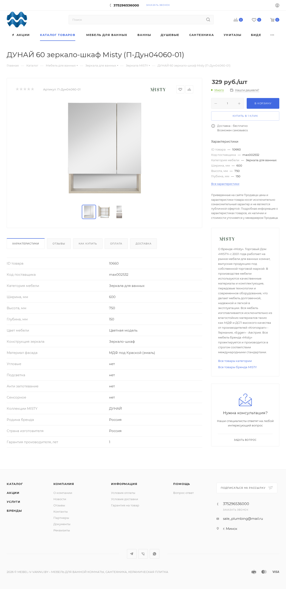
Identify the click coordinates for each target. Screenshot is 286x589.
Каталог (15, 484)
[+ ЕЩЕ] (272, 35)
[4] (28, 89)
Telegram (132, 554)
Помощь (181, 484)
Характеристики (25, 243)
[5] (32, 89)
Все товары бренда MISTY (237, 367)
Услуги (13, 501)
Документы (61, 524)
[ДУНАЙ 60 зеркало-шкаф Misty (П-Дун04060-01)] (104, 149)
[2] (21, 89)
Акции (13, 493)
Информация (124, 484)
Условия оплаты (123, 493)
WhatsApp (154, 554)
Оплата (116, 243)
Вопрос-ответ (183, 493)
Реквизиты (61, 530)
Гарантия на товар (125, 505)
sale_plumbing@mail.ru (243, 518)
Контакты (60, 511)
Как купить (88, 243)
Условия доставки (124, 499)
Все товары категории (235, 361)
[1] (17, 89)
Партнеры (61, 518)
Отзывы (59, 243)
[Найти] (208, 19)
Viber (143, 554)
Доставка (143, 243)
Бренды (14, 510)
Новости (59, 499)
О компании (62, 493)
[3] (25, 89)
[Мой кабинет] (277, 6)
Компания (63, 484)
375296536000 (126, 5)
